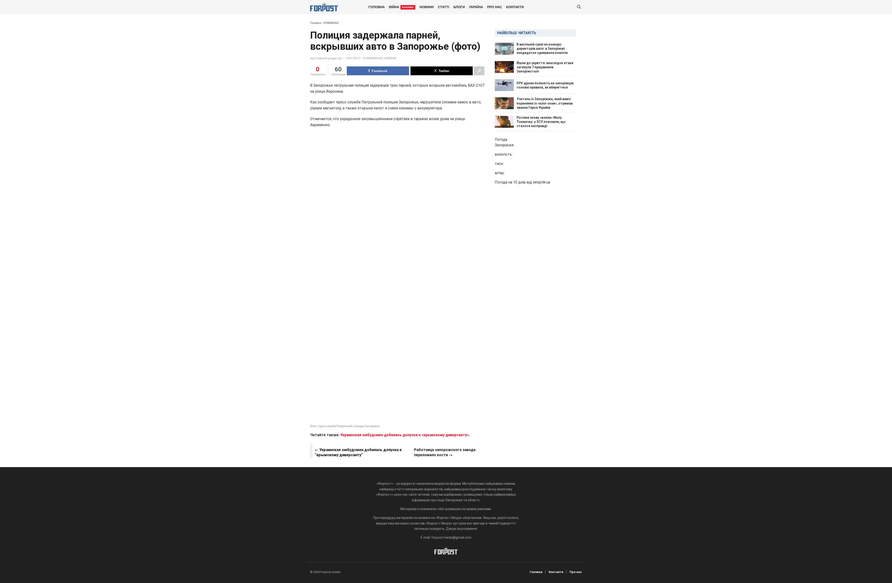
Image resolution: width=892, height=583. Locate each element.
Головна (376, 6)
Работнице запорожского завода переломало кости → (445, 452)
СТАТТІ (443, 6)
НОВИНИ (427, 6)
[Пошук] (579, 7)
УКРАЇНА (476, 6)
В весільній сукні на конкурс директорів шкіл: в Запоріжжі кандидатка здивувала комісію (542, 49)
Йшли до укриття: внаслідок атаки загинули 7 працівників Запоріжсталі (545, 67)
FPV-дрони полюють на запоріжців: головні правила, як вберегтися (545, 85)
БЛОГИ (459, 6)
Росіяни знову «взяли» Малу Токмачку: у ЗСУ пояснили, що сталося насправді (541, 122)
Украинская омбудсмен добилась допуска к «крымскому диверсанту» (404, 435)
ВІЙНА (401, 6)
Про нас (494, 6)
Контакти (515, 6)
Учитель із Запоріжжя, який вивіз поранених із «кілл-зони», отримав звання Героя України (545, 103)
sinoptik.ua (541, 182)
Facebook (379, 71)
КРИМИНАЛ (331, 23)
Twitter (444, 71)
